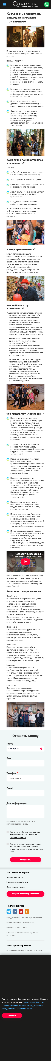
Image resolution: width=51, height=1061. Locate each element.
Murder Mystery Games (32, 918)
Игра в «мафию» (14, 923)
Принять (12, 1015)
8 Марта (38, 951)
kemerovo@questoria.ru (17, 882)
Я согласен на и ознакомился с (25, 835)
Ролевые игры (29, 923)
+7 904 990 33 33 (15, 878)
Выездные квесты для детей (19, 951)
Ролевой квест (13, 928)
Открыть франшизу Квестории (25, 894)
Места (24, 928)
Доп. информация (17, 803)
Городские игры (13, 918)
